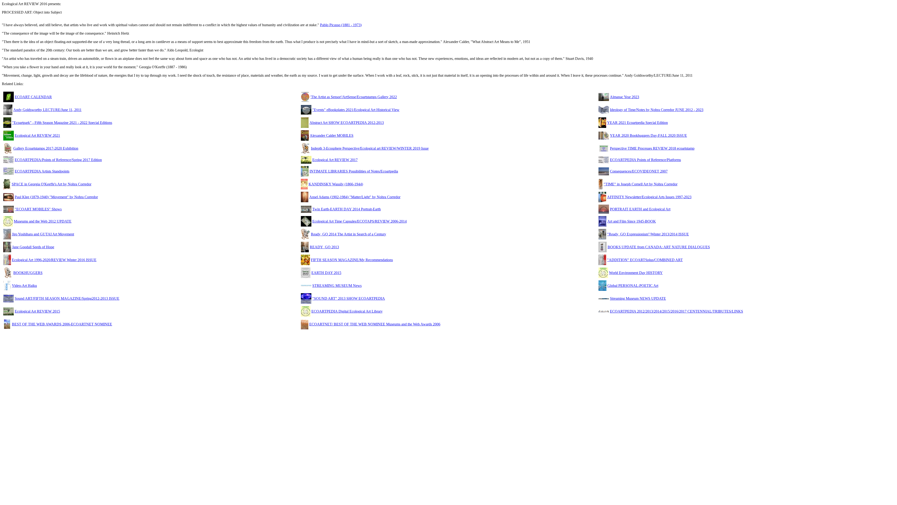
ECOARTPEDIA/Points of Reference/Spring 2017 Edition (58, 160)
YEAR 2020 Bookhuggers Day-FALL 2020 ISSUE (648, 135)
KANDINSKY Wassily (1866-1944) (336, 184)
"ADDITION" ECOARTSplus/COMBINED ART (645, 260)
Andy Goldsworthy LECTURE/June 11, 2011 (47, 110)
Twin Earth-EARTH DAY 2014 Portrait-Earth (346, 209)
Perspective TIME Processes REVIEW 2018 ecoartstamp (652, 148)
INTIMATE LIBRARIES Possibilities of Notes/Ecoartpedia (354, 171)
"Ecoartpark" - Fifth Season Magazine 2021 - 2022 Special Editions (62, 123)
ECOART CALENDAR (33, 97)
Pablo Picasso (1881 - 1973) (341, 25)
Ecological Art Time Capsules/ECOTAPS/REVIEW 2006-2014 (359, 221)
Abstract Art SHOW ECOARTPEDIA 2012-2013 (347, 123)
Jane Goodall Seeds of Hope (33, 247)
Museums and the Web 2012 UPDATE (42, 221)
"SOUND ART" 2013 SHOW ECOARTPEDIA (348, 298)
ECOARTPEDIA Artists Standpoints (42, 171)
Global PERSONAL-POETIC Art (632, 286)
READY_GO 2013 (324, 247)
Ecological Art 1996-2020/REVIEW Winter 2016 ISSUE (54, 260)
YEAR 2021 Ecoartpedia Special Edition (637, 123)
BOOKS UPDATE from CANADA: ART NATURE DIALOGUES (659, 247)
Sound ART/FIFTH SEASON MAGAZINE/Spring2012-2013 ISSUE (67, 298)
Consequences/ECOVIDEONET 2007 (639, 171)
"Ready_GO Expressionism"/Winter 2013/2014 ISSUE (648, 234)
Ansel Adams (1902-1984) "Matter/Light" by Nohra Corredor (354, 197)
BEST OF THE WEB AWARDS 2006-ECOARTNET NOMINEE (62, 324)
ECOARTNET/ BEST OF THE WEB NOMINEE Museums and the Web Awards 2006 (374, 324)
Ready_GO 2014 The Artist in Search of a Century (348, 234)
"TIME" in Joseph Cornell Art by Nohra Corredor (640, 184)
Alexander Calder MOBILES (331, 135)
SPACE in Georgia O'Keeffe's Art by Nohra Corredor (51, 184)
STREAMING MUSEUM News (337, 286)
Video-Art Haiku (24, 286)
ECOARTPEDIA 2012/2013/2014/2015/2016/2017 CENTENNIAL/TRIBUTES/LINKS (676, 311)
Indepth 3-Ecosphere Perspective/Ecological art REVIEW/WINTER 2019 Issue (370, 148)
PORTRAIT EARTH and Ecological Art (640, 209)
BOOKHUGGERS (28, 273)
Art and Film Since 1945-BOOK (631, 221)
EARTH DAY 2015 (326, 273)
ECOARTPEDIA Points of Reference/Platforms (645, 160)
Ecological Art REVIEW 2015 (37, 311)
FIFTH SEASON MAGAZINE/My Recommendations (352, 260)
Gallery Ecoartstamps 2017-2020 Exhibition (45, 148)
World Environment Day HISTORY (636, 273)
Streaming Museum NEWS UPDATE (638, 298)
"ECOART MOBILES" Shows (38, 209)
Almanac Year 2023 (624, 97)
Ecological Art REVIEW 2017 (335, 160)
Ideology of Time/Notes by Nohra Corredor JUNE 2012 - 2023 (656, 110)
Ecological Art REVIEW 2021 (37, 135)
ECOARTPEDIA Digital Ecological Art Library (347, 311)
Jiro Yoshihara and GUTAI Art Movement (43, 234)
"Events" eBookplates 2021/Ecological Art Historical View (355, 110)
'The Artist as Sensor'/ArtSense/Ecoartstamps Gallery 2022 (353, 97)
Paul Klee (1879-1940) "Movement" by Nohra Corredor (56, 197)
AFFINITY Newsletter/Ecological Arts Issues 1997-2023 (649, 197)
